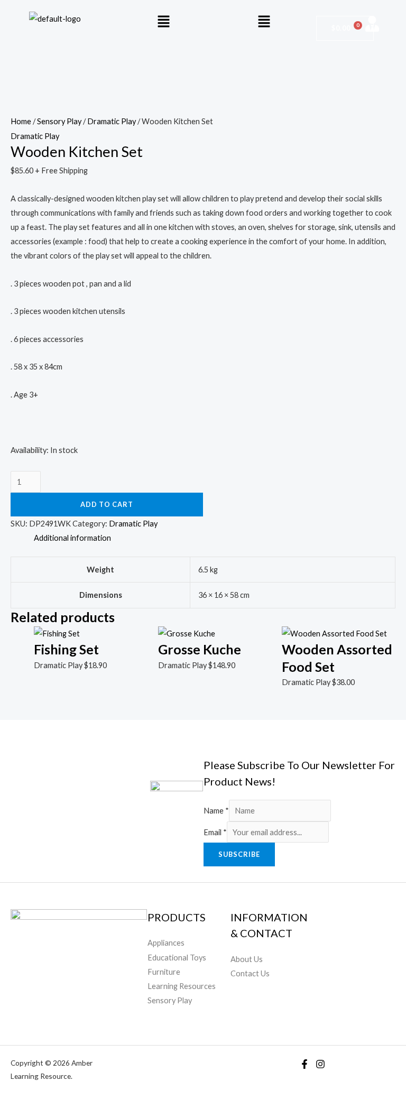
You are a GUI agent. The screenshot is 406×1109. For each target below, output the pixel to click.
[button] (163, 22)
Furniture (163, 971)
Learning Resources (181, 986)
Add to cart (106, 504)
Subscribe (239, 854)
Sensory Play (59, 121)
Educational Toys (176, 957)
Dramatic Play (111, 121)
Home (21, 121)
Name (216, 810)
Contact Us (250, 973)
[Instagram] (320, 1064)
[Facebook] (304, 1064)
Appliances (165, 942)
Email (215, 832)
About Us (246, 959)
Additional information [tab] (72, 537)
